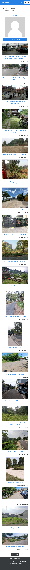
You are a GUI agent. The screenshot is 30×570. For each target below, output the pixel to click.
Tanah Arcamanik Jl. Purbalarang (15, 401)
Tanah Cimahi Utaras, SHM (15, 482)
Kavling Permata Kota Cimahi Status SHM (15, 154)
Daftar (18, 2)
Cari (26, 2)
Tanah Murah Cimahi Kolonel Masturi (15, 210)
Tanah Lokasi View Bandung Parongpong (15, 286)
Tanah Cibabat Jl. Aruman (15, 347)
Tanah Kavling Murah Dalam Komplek (15, 261)
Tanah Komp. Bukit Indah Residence (15, 234)
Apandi (15, 15)
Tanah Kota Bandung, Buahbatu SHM (15, 316)
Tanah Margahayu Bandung (15, 528)
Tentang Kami (11, 561)
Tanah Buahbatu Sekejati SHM (15, 501)
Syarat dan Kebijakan (16, 563)
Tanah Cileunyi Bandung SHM (15, 547)
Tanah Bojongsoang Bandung (15, 374)
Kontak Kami (22, 561)
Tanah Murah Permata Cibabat (15, 451)
